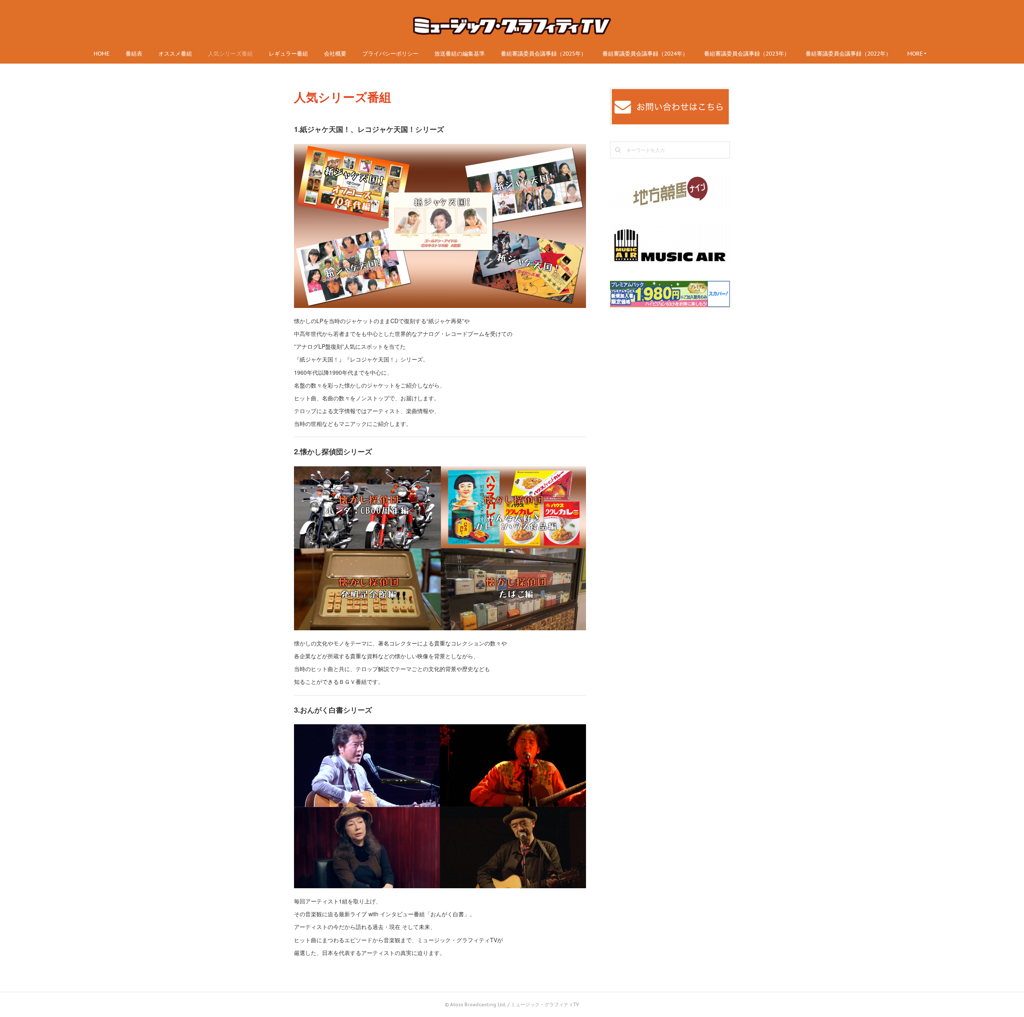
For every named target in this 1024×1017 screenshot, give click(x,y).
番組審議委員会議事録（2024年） (645, 53)
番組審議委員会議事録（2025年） (543, 53)
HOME (102, 53)
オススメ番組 (175, 53)
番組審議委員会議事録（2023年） (747, 53)
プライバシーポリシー (390, 53)
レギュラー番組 (288, 53)
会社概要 (335, 53)
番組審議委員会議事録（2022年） (848, 53)
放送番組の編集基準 (459, 53)
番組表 (134, 53)
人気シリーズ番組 (230, 53)
